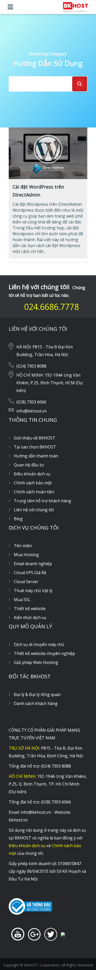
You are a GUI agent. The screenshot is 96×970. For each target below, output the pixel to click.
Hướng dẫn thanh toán (36, 456)
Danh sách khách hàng (36, 703)
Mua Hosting (26, 554)
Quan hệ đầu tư (29, 465)
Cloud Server (26, 581)
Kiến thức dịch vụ (30, 617)
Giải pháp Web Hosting (36, 662)
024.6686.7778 (51, 306)
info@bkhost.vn (31, 411)
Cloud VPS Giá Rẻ (30, 572)
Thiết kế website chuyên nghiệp (44, 653)
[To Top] (82, 955)
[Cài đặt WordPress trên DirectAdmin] (48, 153)
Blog (18, 519)
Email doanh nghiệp (33, 563)
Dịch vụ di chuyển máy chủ (39, 644)
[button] (10, 7)
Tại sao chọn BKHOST (35, 447)
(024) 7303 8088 (31, 366)
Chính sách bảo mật (33, 483)
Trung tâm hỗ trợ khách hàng (42, 501)
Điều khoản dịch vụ (32, 474)
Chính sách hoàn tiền (34, 492)
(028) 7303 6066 (31, 402)
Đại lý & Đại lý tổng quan (37, 694)
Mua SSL (22, 599)
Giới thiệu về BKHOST (34, 438)
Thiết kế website (30, 608)
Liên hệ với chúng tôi (34, 510)
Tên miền (23, 545)
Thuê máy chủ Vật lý (33, 590)
